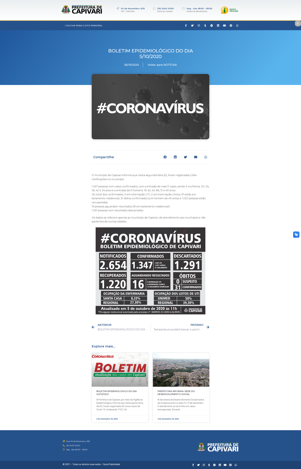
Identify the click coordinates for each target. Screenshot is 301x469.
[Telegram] (211, 25)
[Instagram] (198, 25)
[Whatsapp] (237, 25)
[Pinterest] (230, 25)
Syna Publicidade (111, 464)
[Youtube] (224, 25)
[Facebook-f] (185, 25)
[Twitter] (192, 25)
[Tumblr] (205, 25)
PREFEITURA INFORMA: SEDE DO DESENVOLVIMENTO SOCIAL (176, 393)
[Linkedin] (218, 25)
